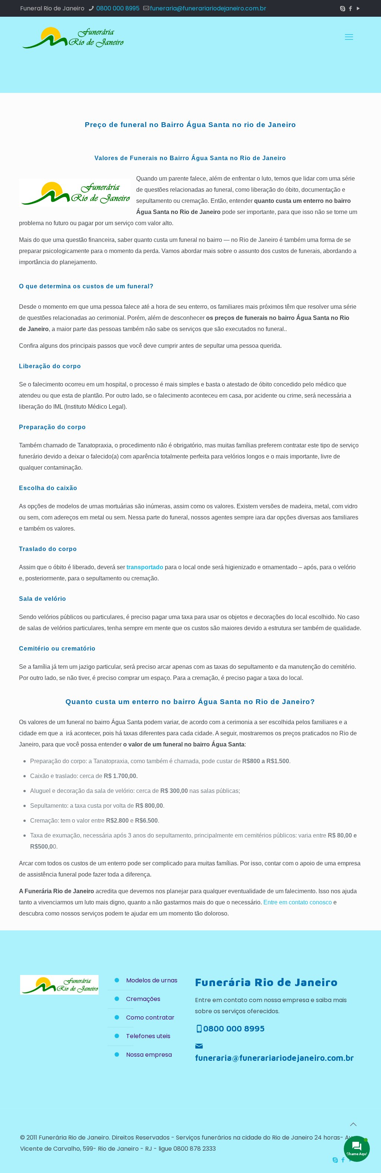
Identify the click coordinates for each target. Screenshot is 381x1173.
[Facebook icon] (350, 8)
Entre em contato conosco (297, 902)
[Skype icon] (342, 8)
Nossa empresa (149, 1054)
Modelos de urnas (151, 980)
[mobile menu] (349, 37)
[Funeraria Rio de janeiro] (72, 37)
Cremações (143, 999)
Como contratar (150, 1017)
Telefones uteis (148, 1036)
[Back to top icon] (353, 1124)
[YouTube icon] (358, 8)
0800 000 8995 (117, 8)
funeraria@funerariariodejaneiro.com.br (208, 8)
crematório (78, 648)
